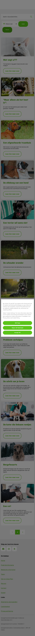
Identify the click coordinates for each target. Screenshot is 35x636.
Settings (17, 323)
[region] (17, 318)
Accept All (17, 332)
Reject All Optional (17, 328)
